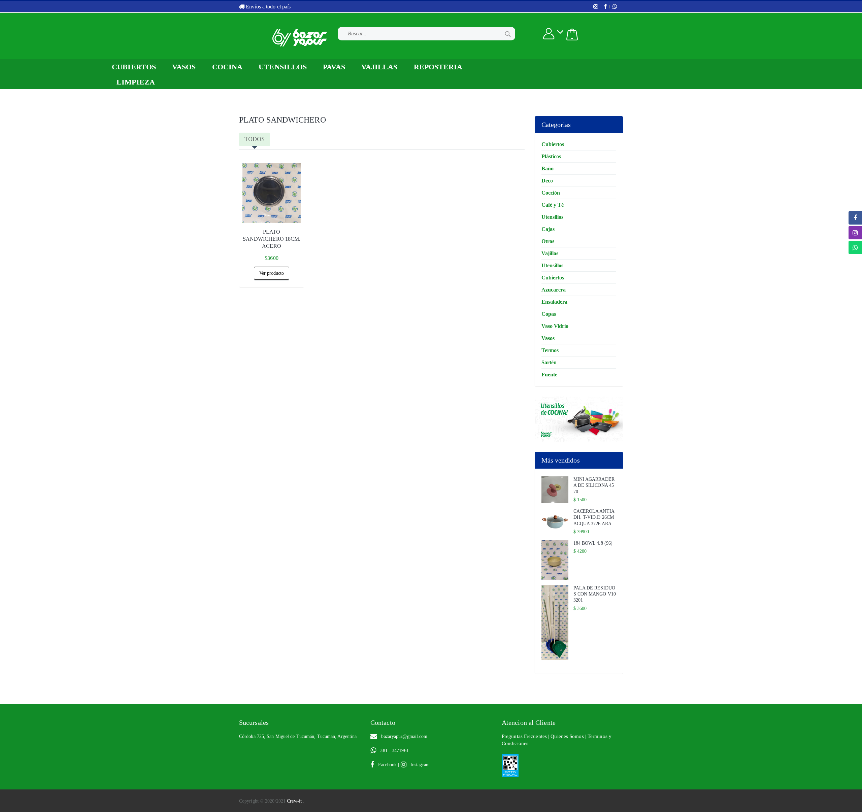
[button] (572, 34)
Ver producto (271, 273)
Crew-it (295, 801)
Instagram (418, 764)
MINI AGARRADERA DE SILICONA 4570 (594, 485)
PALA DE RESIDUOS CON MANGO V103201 (594, 594)
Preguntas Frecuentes (525, 736)
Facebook (386, 764)
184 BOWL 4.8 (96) (593, 543)
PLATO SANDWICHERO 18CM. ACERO (272, 239)
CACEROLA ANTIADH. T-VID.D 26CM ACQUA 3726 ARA (594, 517)
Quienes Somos (568, 736)
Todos (254, 139)
